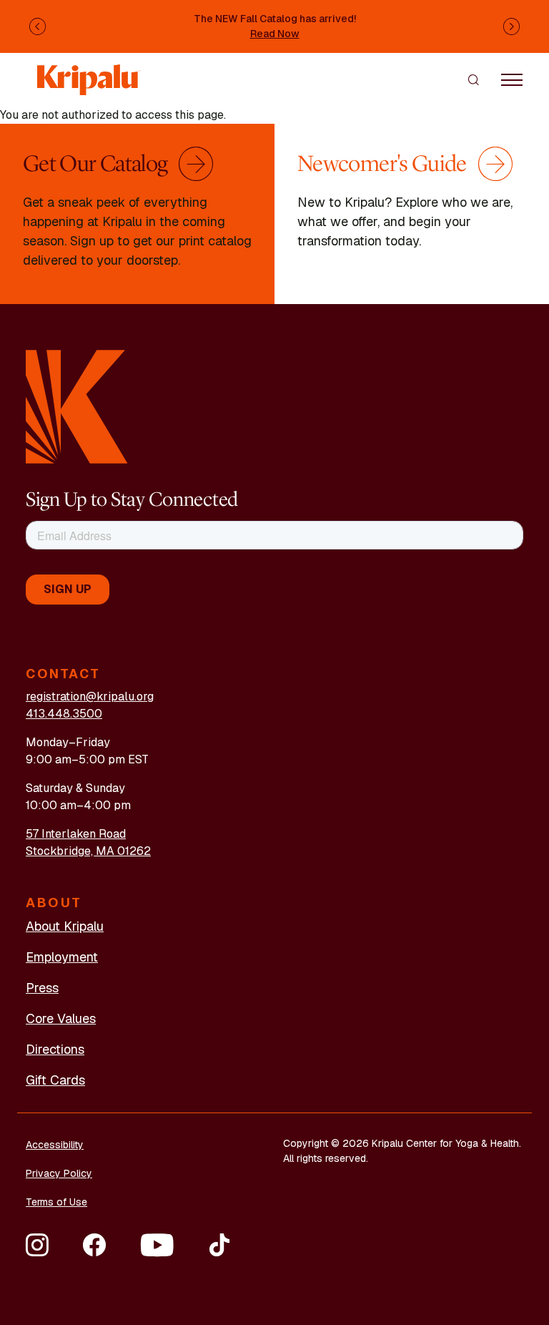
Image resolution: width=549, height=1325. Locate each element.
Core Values (61, 1018)
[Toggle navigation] (511, 79)
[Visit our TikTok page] (219, 1244)
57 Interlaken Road (76, 833)
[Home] (88, 72)
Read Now (275, 33)
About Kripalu (65, 926)
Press (42, 987)
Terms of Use (56, 1202)
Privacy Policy (59, 1173)
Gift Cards (55, 1080)
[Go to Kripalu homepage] (77, 406)
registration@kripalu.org (90, 696)
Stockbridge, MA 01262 (88, 851)
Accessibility (55, 1144)
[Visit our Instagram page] (37, 1244)
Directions (55, 1049)
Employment (62, 957)
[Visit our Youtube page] (157, 1244)
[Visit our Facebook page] (94, 1244)
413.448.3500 (64, 713)
